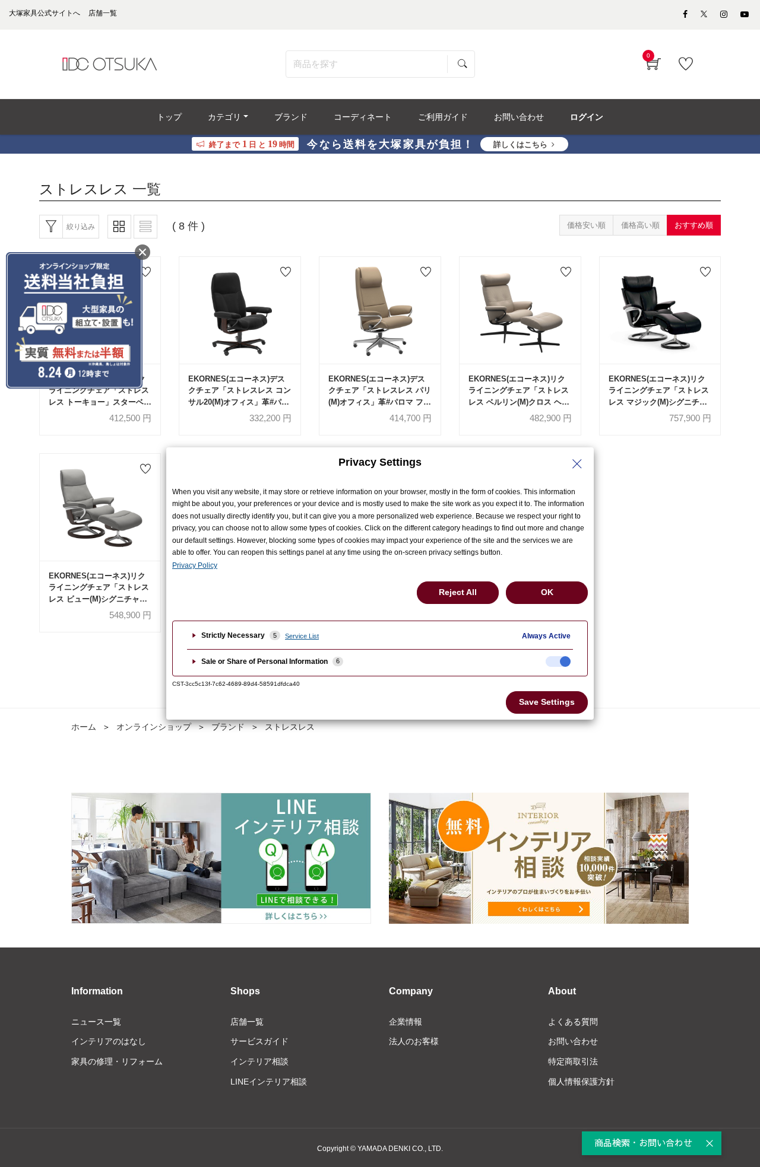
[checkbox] (558, 661)
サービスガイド (259, 1041)
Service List (302, 636)
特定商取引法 (573, 1061)
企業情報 (405, 1021)
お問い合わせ (573, 1041)
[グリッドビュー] (119, 227)
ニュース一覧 (96, 1021)
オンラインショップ (153, 727)
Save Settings (547, 702)
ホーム (83, 727)
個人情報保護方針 (581, 1081)
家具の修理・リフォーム (117, 1061)
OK (547, 592)
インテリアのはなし (108, 1041)
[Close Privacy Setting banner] (577, 464)
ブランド (228, 727)
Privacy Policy (194, 565)
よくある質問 (573, 1021)
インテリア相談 (259, 1061)
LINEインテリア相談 (268, 1081)
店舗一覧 (247, 1021)
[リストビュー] (145, 227)
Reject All (458, 592)
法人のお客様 (414, 1041)
